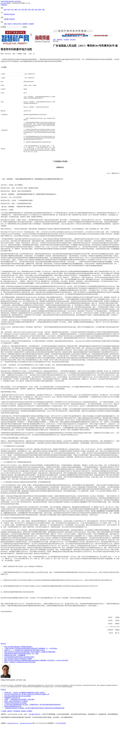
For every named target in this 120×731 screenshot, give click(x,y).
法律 (43, 9)
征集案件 (31, 24)
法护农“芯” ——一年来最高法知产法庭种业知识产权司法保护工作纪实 (24, 650)
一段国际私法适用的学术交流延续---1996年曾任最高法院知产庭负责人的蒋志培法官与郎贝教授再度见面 (34, 708)
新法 (20, 24)
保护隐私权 (16, 711)
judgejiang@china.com (26, 723)
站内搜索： (4, 27)
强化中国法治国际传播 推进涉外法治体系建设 (17, 696)
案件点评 (16, 24)
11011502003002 (61, 723)
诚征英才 (10, 711)
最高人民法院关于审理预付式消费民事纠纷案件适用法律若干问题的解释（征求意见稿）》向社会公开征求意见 (36, 660)
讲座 (25, 9)
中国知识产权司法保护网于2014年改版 (15, 703)
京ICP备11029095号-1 (35, 714)
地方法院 (73, 39)
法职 (36, 9)
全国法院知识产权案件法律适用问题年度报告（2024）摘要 (21, 653)
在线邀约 (6, 19)
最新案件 (25, 24)
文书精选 (66, 39)
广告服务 (3, 711)
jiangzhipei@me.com (12, 723)
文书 (19, 9)
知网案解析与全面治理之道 (12, 697)
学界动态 (3, 689)
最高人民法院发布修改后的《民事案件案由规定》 (18, 646)
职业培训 (12, 14)
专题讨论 (10, 24)
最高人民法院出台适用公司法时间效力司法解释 (18, 658)
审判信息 (3, 643)
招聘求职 (6, 14)
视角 (15, 9)
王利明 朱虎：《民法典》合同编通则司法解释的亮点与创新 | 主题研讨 (24, 692)
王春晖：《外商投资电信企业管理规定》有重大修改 (19, 699)
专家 (29, 9)
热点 (12, 9)
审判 (8, 9)
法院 (32, 9)
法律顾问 (29, 711)
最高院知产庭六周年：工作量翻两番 (14, 655)
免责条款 (23, 711)
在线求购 (12, 19)
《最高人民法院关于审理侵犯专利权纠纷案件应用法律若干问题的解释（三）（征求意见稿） (31, 648)
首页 (54, 39)
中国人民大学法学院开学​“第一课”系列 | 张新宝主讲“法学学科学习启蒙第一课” (26, 694)
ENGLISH (3, 3)
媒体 (39, 9)
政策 (5, 9)
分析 (22, 9)
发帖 (5, 24)
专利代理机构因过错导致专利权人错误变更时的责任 (19, 657)
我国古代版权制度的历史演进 (12, 706)
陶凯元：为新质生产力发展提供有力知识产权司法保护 (20, 662)
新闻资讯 (59, 39)
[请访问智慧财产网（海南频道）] (86, 37)
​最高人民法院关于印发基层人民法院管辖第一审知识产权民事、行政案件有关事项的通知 (29, 652)
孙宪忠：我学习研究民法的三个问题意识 (16, 701)
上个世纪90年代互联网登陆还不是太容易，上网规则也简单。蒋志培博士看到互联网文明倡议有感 (32, 704)
